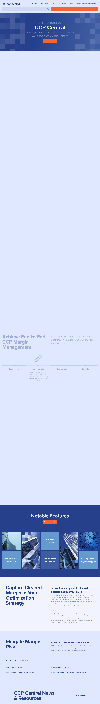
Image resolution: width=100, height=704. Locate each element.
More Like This (80, 696)
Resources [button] (62, 4)
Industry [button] (34, 4)
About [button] (52, 4)
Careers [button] (71, 4)
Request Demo (74, 9)
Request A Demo (50, 41)
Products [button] (44, 4)
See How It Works (50, 522)
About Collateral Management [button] (86, 4)
